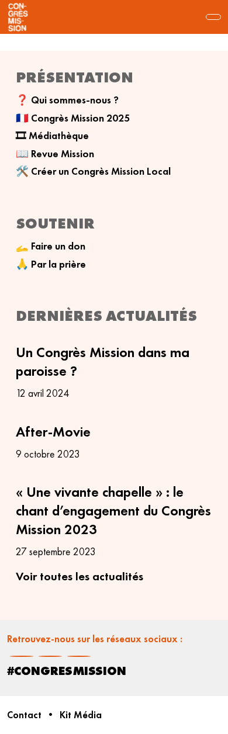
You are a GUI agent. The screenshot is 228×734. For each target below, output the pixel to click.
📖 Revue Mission (55, 153)
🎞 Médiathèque (52, 135)
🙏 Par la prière (51, 264)
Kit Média (81, 715)
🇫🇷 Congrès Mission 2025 (73, 118)
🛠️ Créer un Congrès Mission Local (93, 171)
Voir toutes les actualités (79, 576)
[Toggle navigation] (213, 17)
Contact (24, 715)
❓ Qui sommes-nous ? (67, 100)
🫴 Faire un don (50, 246)
